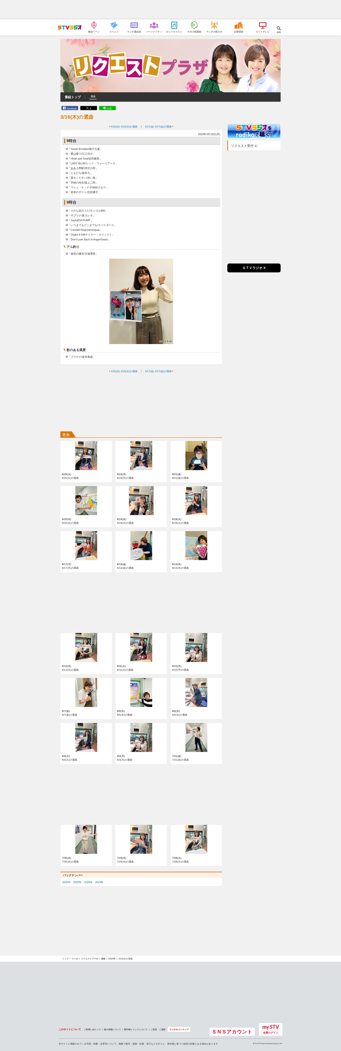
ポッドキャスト (174, 31)
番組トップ (73, 97)
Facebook (72, 108)
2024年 (88, 882)
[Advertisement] (170, 10)
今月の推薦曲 (194, 31)
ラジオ (75, 958)
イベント (114, 31)
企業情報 (238, 31)
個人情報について (112, 1029)
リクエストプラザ (89, 958)
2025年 (77, 882)
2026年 (66, 882)
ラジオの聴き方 (214, 31)
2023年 (99, 882)
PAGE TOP (335, 1029)
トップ (65, 958)
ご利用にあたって (92, 1029)
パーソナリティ (154, 31)
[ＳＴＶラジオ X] (254, 271)
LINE (109, 108)
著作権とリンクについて (135, 1029)
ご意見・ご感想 (158, 1029)
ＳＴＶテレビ (263, 31)
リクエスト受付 (242, 146)
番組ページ (94, 31)
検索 (279, 32)
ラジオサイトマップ (179, 1029)
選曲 (93, 96)
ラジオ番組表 (134, 31)
